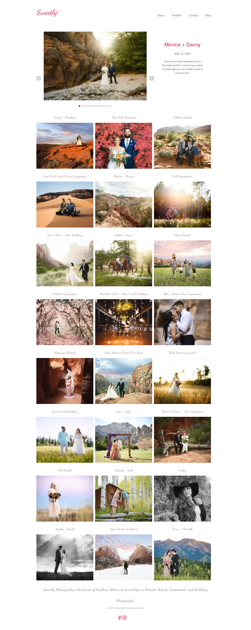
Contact (193, 15)
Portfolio (177, 15)
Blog (208, 15)
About (160, 15)
